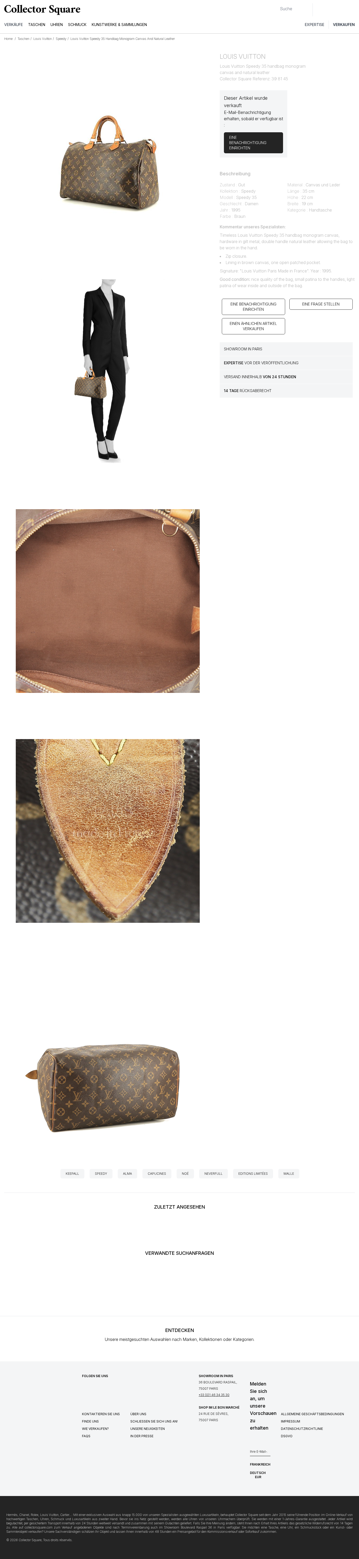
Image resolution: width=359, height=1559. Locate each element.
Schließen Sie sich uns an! (154, 1421)
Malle (289, 1174)
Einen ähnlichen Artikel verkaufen (253, 326)
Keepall (72, 1174)
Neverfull (213, 1174)
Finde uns (90, 1421)
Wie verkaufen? (95, 1429)
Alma (127, 1174)
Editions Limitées (253, 1174)
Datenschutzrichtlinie (302, 1429)
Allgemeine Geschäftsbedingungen (312, 1414)
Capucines (157, 1174)
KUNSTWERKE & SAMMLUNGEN (119, 24)
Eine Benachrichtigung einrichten (253, 307)
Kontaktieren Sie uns (101, 1414)
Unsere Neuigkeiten (147, 1429)
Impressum (290, 1421)
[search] (276, 6)
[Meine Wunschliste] (331, 9)
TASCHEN (36, 24)
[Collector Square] (41, 9)
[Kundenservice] (319, 9)
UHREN (56, 24)
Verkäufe (13, 24)
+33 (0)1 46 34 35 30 (214, 1395)
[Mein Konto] (353, 9)
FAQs (86, 1436)
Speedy (101, 1174)
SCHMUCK (77, 24)
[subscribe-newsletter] (267, 1453)
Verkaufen (344, 24)
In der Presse (141, 1436)
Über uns (138, 1414)
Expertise (314, 24)
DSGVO (287, 1436)
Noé (185, 1174)
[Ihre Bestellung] (342, 9)
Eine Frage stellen (321, 304)
